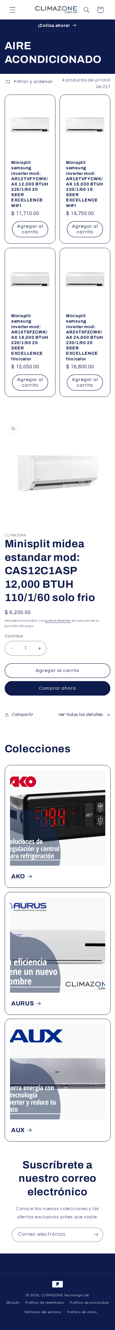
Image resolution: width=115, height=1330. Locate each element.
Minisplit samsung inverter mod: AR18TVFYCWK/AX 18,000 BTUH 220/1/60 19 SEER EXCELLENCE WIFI (84, 184)
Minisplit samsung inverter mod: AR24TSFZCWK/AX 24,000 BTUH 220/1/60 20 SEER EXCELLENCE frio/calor (84, 338)
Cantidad (14, 636)
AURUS (22, 1003)
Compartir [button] (22, 714)
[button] (12, 10)
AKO (18, 876)
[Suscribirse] (96, 1235)
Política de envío (82, 1312)
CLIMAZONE (52, 1295)
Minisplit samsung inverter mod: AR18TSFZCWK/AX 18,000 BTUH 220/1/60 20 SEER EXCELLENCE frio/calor (29, 338)
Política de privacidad (89, 1302)
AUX (18, 1130)
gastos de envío (58, 620)
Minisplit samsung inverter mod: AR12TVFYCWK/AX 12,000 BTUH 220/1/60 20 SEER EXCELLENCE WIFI (29, 184)
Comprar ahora (57, 688)
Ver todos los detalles (80, 714)
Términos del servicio (42, 1312)
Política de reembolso (44, 1302)
